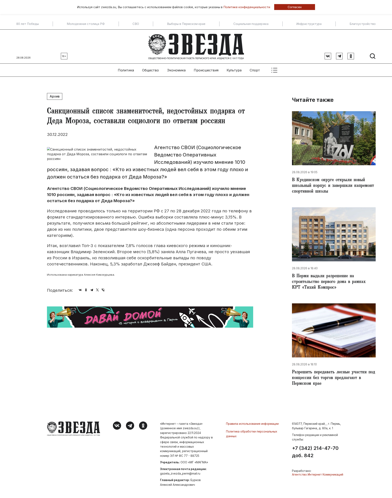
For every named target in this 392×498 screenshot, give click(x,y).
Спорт (255, 70)
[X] (97, 289)
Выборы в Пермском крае (186, 24)
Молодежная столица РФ (86, 24)
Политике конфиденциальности (246, 7)
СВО (136, 24)
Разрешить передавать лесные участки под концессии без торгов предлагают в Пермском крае (333, 378)
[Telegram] (91, 289)
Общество (150, 70)
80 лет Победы (27, 24)
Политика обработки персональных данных (251, 434)
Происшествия (206, 70)
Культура (234, 70)
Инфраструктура (309, 24)
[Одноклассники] (86, 289)
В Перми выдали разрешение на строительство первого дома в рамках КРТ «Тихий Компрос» (329, 282)
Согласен (295, 7)
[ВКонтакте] (80, 289)
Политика (126, 70)
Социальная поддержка (250, 24)
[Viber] (103, 289)
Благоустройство (363, 24)
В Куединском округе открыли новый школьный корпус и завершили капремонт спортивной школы (333, 186)
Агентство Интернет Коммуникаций (317, 474)
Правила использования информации (252, 423)
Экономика (176, 70)
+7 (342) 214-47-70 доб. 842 (315, 451)
